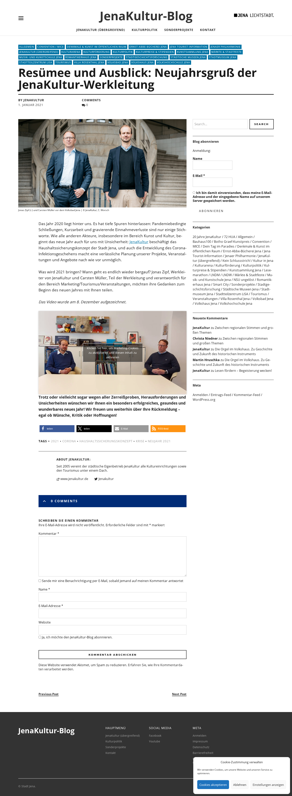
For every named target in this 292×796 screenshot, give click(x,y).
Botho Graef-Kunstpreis (231, 241)
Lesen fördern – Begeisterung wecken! (243, 370)
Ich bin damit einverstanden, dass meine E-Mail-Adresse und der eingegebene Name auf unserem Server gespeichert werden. (232, 197)
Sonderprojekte (178, 30)
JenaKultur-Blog (146, 16)
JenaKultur (139, 241)
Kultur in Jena (263, 260)
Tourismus (63, 62)
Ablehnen (239, 785)
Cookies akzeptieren (213, 785)
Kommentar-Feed (247, 395)
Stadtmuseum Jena (222, 57)
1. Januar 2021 (30, 105)
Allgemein (26, 46)
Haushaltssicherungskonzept (105, 441)
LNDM (215, 275)
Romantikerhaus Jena (81, 57)
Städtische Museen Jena (188, 57)
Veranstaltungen (205, 299)
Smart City (221, 284)
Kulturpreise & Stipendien (155, 52)
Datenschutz (201, 747)
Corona (69, 441)
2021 (55, 441)
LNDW (227, 275)
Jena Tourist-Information (188, 46)
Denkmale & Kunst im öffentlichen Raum (96, 46)
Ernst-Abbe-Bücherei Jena (148, 46)
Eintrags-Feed (221, 395)
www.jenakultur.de (74, 479)
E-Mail (199, 176)
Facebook (155, 735)
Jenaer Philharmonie (226, 46)
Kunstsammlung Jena (192, 52)
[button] (57, 428)
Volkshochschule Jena (173, 62)
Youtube (154, 741)
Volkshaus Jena (142, 62)
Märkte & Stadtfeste (226, 52)
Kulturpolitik (145, 30)
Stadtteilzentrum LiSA (35, 62)
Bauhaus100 (202, 241)
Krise (140, 441)
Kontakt (208, 30)
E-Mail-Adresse (51, 606)
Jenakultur (106, 479)
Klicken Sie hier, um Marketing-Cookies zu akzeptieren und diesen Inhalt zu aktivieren (112, 352)
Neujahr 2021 (159, 441)
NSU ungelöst (244, 280)
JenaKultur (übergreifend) (100, 30)
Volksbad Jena (117, 62)
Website (45, 622)
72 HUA (229, 237)
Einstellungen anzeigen (268, 785)
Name (44, 589)
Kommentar (49, 533)
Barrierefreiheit (203, 753)
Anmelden (200, 395)
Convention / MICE (50, 46)
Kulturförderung (96, 52)
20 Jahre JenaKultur (207, 237)
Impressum (200, 741)
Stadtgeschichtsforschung (146, 57)
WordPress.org (204, 399)
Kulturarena (70, 52)
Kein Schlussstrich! (236, 260)
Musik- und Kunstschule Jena (40, 57)
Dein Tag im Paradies (218, 246)
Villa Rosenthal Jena (89, 62)
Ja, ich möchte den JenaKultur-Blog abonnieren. (76, 637)
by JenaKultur (31, 100)
